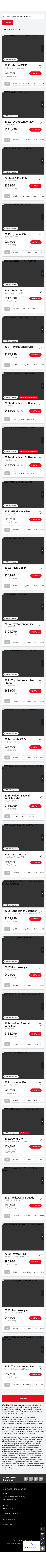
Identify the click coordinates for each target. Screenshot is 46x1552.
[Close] (42, 1548)
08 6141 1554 (8, 1508)
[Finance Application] (42, 1534)
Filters (8, 22)
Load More (23, 1399)
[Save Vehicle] (40, 66)
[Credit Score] (42, 1529)
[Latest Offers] (42, 1543)
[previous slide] (3, 48)
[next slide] (42, 48)
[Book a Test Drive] (42, 1538)
